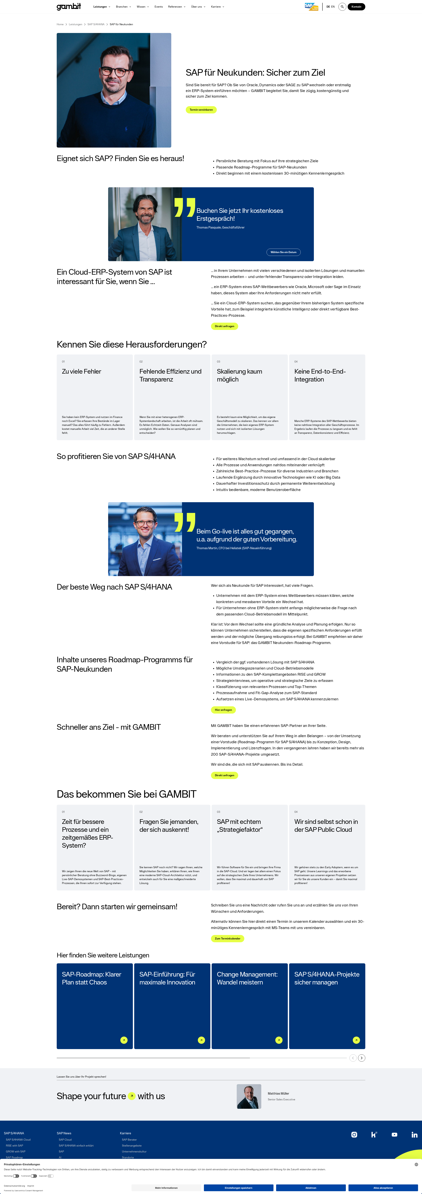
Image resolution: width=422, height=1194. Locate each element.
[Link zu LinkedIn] (414, 1134)
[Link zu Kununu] (374, 1134)
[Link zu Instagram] (354, 1134)
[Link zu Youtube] (394, 1134)
